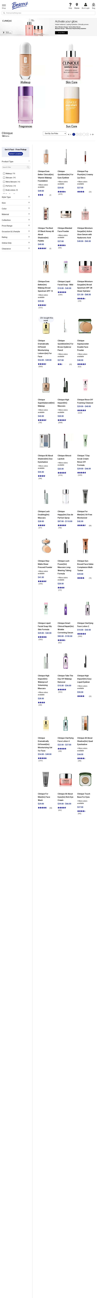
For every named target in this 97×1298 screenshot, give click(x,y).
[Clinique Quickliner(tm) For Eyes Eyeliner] (66, 156)
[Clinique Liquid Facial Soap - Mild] (66, 267)
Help (70, 8)
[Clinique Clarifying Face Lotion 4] (66, 723)
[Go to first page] (69, 134)
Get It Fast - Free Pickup (15, 149)
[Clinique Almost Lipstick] (66, 441)
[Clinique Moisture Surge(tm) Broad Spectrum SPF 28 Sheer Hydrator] (85, 267)
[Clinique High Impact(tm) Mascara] (66, 385)
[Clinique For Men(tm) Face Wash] (46, 779)
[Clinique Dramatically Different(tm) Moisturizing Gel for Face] (46, 723)
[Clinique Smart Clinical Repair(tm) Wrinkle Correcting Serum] (66, 608)
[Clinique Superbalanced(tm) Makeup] (46, 385)
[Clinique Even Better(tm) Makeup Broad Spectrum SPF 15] (46, 267)
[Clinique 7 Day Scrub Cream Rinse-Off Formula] (85, 441)
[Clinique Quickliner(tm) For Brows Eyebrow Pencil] (66, 326)
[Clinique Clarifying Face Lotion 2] (85, 608)
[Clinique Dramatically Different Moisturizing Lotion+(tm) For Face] (46, 326)
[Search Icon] (4, 13)
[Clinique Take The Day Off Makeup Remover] (66, 661)
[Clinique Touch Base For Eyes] (85, 779)
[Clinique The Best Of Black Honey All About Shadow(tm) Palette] (46, 213)
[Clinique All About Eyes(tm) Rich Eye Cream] (66, 779)
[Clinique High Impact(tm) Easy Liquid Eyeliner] (85, 661)
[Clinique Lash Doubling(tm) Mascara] (46, 497)
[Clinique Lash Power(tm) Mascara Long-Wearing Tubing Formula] (66, 546)
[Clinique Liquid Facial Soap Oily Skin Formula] (46, 608)
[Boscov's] (20, 5)
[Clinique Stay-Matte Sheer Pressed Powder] (46, 546)
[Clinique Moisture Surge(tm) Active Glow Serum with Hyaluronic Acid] (85, 213)
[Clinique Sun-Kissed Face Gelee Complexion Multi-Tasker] (85, 546)
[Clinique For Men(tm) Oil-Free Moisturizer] (85, 497)
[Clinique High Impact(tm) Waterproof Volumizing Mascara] (46, 661)
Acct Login (86, 8)
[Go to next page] (90, 134)
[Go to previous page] (71, 134)
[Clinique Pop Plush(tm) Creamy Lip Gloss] (85, 156)
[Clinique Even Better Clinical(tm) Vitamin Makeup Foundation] (46, 156)
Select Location (15, 154)
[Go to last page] (92, 134)
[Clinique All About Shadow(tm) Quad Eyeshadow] (85, 723)
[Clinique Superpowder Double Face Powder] (85, 326)
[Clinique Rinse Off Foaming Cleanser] (85, 385)
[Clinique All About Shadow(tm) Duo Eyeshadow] (46, 441)
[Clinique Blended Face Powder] (66, 213)
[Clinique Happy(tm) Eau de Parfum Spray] (66, 497)
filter (32, 166)
